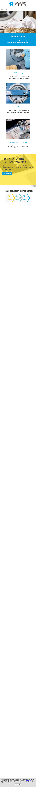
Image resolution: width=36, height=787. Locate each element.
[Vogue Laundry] (18, 5)
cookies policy (27, 780)
